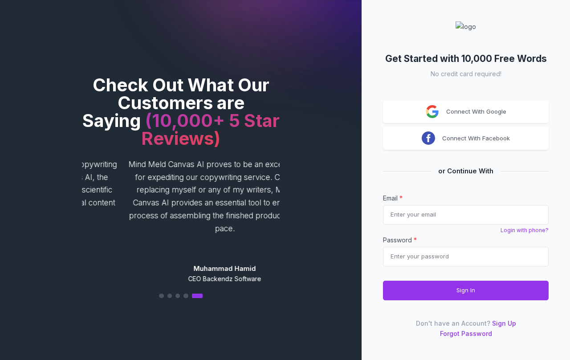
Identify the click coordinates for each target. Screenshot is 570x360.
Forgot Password (466, 333)
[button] (181, 295)
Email (393, 198)
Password (400, 240)
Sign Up (504, 323)
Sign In (465, 290)
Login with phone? (525, 230)
